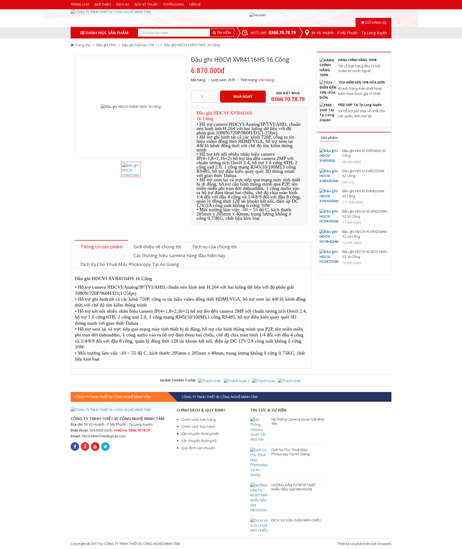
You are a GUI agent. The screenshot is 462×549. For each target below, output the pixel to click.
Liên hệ (195, 4)
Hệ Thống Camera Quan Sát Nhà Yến (297, 421)
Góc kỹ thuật (146, 4)
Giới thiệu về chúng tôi (157, 247)
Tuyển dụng (173, 4)
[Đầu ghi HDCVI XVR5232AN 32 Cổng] (328, 175)
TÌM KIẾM (223, 32)
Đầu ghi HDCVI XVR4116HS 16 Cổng (192, 44)
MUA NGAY (242, 96)
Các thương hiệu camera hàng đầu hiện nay (179, 255)
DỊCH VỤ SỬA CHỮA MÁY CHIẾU (296, 520)
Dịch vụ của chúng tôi (214, 247)
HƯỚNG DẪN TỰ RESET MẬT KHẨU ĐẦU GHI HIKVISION (293, 487)
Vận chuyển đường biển (200, 433)
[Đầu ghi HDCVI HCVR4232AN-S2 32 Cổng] (328, 216)
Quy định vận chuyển (198, 447)
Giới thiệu (102, 4)
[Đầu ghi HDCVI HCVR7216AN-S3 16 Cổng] (328, 256)
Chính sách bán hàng (198, 419)
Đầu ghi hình (106, 44)
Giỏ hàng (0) (375, 22)
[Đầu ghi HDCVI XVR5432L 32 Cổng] (328, 155)
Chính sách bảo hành (198, 426)
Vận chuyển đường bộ (199, 440)
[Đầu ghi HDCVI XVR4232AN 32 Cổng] (328, 196)
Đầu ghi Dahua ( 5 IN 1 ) (140, 44)
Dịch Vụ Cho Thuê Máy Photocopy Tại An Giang (129, 264)
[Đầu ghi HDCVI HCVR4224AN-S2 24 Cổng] (328, 236)
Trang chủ (80, 4)
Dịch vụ (122, 4)
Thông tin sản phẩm (101, 247)
